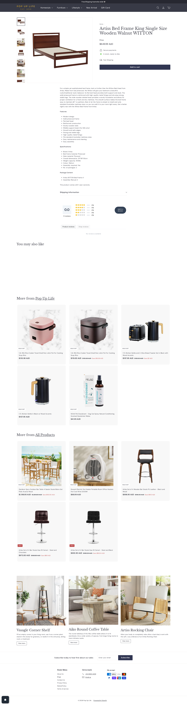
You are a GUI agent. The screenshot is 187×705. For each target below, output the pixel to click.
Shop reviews (83, 227)
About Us (60, 674)
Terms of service (63, 689)
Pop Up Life (45, 298)
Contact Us (61, 680)
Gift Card (105, 7)
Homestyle (45, 7)
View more (21, 643)
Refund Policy (61, 686)
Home (101, 24)
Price (102, 40)
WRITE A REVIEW (120, 210)
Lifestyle (76, 7)
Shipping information (69, 192)
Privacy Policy (62, 683)
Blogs (59, 677)
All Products (45, 435)
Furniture (61, 7)
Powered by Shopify (100, 700)
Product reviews (68, 227)
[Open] (5, 699)
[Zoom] (59, 50)
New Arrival (91, 7)
